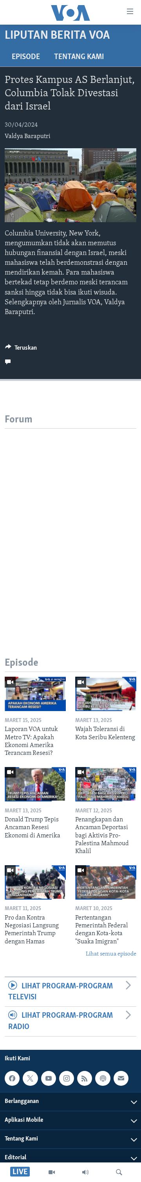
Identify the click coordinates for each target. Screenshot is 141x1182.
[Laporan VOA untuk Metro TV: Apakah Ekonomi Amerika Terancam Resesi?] (35, 694)
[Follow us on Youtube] (48, 1078)
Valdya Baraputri (28, 136)
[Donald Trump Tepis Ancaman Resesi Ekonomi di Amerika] (35, 784)
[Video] (51, 1172)
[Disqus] (70, 526)
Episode (26, 57)
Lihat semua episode (111, 954)
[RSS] (84, 1078)
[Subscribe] (121, 1078)
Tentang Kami (79, 57)
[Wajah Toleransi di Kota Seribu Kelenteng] (105, 694)
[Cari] (119, 1172)
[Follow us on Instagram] (66, 1078)
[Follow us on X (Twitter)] (30, 1078)
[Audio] (85, 1172)
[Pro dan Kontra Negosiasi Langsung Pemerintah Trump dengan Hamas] (35, 882)
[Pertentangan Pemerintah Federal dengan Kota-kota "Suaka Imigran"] (105, 882)
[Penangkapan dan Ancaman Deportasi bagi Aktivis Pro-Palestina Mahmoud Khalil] (105, 784)
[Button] (21, 349)
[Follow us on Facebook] (12, 1078)
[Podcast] (102, 1078)
